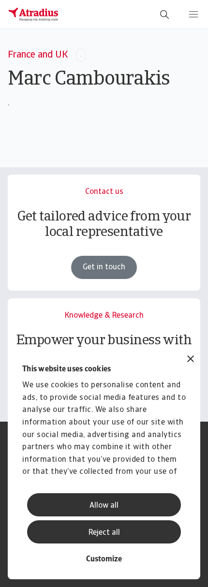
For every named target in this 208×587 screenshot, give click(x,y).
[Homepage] (33, 14)
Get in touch (104, 267)
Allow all (104, 506)
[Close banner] (190, 360)
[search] (164, 14)
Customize (104, 559)
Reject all (104, 533)
